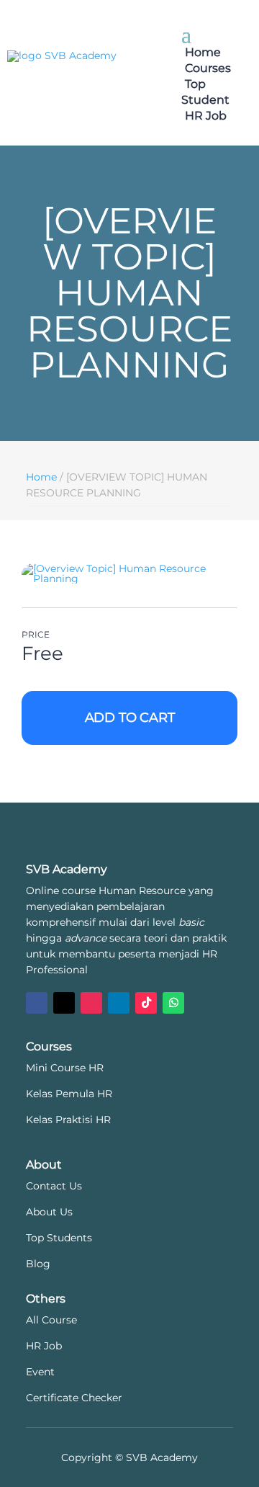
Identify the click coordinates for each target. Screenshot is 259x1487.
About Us (49, 1211)
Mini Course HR (65, 1067)
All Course (51, 1319)
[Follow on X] (64, 1003)
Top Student (205, 92)
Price (36, 634)
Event (40, 1371)
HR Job (206, 115)
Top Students (59, 1237)
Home (203, 52)
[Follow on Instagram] (91, 1003)
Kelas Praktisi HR (68, 1119)
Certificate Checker (74, 1397)
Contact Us (54, 1185)
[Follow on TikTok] (146, 1003)
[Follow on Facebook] (36, 1003)
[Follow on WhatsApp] (173, 1003)
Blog (38, 1263)
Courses (208, 68)
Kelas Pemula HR (69, 1093)
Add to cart (130, 717)
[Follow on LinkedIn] (119, 1003)
